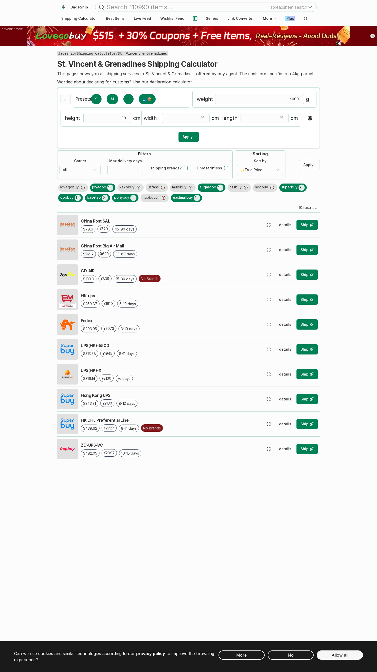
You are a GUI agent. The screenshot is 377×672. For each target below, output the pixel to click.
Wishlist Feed (172, 18)
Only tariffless (209, 168)
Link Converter (240, 18)
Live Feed (142, 18)
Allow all (340, 655)
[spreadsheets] (195, 18)
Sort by (260, 161)
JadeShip (66, 53)
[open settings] (305, 18)
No (291, 655)
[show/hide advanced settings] (309, 118)
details (285, 225)
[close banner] (372, 36)
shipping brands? (166, 168)
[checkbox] (186, 168)
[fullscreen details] (269, 225)
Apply (188, 137)
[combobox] (80, 170)
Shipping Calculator (96, 53)
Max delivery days (125, 161)
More (267, 18)
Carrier (80, 161)
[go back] (66, 99)
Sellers (212, 18)
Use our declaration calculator (162, 81)
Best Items (115, 18)
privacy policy (150, 653)
